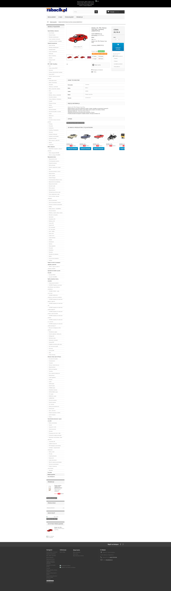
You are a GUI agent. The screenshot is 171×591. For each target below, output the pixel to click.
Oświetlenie (51, 250)
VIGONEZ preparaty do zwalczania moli (55, 304)
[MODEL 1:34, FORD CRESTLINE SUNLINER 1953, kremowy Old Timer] (72, 136)
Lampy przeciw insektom (53, 283)
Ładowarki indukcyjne (53, 134)
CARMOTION (51, 398)
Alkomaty (51, 431)
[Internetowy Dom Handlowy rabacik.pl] (58, 10)
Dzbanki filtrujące (52, 177)
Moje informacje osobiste (78, 555)
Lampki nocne (51, 235)
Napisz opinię (98, 64)
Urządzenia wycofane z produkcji (55, 41)
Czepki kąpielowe (52, 377)
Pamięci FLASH (52, 59)
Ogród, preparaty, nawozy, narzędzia (53, 279)
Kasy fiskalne (51, 32)
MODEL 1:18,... (109, 144)
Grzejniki (50, 101)
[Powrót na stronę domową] (48, 22)
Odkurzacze (51, 115)
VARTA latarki (51, 383)
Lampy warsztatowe (53, 460)
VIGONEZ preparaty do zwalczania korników (55, 316)
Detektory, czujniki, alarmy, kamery (55, 212)
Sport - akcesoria (52, 410)
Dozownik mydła (52, 185)
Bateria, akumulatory (53, 82)
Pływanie (50, 379)
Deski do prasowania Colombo (55, 202)
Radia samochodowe (53, 422)
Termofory (51, 371)
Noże (50, 169)
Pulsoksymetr (51, 408)
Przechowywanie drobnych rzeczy (55, 179)
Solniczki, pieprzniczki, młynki (55, 167)
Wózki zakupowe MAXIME (54, 152)
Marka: (93, 37)
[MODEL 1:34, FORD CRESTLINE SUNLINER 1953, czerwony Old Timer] (99, 136)
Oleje (50, 352)
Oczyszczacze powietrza (54, 258)
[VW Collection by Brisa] (65, 565)
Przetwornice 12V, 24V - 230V (54, 433)
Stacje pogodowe (52, 245)
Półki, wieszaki (52, 188)
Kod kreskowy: (95, 35)
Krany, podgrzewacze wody (54, 194)
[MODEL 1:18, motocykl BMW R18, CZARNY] (112, 136)
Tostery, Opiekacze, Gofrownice (55, 99)
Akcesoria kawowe (52, 109)
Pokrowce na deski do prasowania (55, 204)
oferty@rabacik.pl (109, 559)
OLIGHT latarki (52, 385)
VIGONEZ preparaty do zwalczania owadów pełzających (55, 324)
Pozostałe (51, 126)
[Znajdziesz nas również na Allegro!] (67, 567)
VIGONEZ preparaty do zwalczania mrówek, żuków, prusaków (55, 312)
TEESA (50, 105)
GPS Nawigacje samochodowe (55, 445)
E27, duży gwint (52, 229)
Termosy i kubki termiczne (54, 365)
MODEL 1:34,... (69, 144)
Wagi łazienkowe (52, 190)
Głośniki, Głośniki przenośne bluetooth (54, 77)
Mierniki (50, 142)
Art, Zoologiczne (51, 476)
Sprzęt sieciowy (52, 45)
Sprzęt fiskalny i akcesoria (53, 30)
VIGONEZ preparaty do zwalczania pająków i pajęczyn (55, 300)
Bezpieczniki (51, 458)
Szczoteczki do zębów (53, 358)
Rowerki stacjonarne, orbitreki (54, 412)
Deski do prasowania (53, 200)
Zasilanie (50, 57)
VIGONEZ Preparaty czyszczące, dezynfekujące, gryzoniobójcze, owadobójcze (55, 287)
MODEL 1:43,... (122, 144)
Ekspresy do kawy (52, 103)
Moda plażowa (51, 375)
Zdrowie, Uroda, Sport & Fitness (54, 356)
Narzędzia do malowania (53, 254)
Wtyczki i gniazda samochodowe (55, 462)
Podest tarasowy (52, 354)
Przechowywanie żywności (54, 161)
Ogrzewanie (51, 216)
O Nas (60, 17)
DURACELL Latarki (52, 396)
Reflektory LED (52, 221)
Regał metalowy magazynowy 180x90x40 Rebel (58, 486)
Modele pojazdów (51, 474)
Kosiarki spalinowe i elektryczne (55, 334)
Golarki (50, 113)
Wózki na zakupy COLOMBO (54, 154)
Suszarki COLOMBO (53, 276)
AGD (50, 90)
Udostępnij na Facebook (98, 69)
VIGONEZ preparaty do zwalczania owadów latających (55, 308)
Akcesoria (51, 70)
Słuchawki (51, 84)
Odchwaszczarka (52, 338)
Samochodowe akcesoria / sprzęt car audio (54, 419)
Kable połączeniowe (53, 80)
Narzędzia (51, 252)
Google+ (95, 58)
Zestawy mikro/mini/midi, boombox (55, 72)
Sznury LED (51, 223)
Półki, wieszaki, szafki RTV (54, 140)
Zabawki (50, 239)
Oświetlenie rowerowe (53, 389)
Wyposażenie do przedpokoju (54, 181)
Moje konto (76, 550)
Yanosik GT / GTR (52, 427)
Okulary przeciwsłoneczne (54, 406)
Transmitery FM (52, 441)
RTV (50, 66)
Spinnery (50, 243)
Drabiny (50, 206)
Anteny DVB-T (51, 74)
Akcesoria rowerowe (53, 400)
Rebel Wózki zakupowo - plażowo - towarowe (55, 149)
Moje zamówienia (76, 552)
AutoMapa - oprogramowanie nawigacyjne (54, 448)
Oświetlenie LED (52, 219)
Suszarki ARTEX (52, 274)
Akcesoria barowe (52, 210)
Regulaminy (52, 17)
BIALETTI (51, 107)
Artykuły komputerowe (52, 43)
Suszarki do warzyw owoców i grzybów (54, 120)
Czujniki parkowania (53, 455)
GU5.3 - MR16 (51, 231)
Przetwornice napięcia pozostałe (55, 435)
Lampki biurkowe (52, 237)
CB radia (50, 453)
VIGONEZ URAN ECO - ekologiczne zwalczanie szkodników (55, 296)
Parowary (50, 123)
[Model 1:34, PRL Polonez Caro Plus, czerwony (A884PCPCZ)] (69, 57)
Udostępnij (101, 56)
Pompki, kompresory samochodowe (52, 467)
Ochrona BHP (51, 350)
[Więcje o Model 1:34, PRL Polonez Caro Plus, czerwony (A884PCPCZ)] (49, 530)
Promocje (79, 17)
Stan (92, 39)
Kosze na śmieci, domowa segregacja (53, 197)
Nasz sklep (51, 513)
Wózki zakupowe (51, 146)
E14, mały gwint (52, 227)
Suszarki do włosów (53, 97)
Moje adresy (75, 553)
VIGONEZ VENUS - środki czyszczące (53, 292)
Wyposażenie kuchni (53, 159)
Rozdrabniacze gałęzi (53, 331)
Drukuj (95, 71)
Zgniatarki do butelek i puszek (54, 270)
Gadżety (50, 260)
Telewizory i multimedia (53, 86)
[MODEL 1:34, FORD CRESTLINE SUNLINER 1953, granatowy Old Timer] (86, 136)
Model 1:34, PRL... (58, 527)
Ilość (115, 37)
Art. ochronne (51, 404)
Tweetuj (94, 56)
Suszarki (49, 272)
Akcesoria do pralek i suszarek (55, 111)
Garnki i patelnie (52, 175)
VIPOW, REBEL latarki (53, 391)
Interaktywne (51, 241)
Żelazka (50, 117)
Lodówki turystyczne (53, 443)
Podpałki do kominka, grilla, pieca (55, 344)
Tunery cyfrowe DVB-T (53, 68)
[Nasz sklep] (55, 516)
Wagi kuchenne (52, 173)
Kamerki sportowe (52, 402)
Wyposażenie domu (52, 157)
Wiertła (50, 256)
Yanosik (50, 425)
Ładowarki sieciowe (52, 138)
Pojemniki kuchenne (53, 163)
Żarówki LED (51, 225)
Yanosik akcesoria (52, 429)
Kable (50, 61)
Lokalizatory (51, 144)
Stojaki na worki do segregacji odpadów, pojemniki (54, 263)
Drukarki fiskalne (52, 35)
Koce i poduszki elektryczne (54, 373)
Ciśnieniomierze (52, 360)
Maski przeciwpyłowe (53, 369)
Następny (67, 64)
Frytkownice (51, 128)
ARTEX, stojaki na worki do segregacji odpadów (54, 267)
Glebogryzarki (51, 336)
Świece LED (51, 233)
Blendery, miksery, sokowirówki (55, 95)
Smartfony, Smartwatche (53, 130)
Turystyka (51, 362)
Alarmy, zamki (51, 451)
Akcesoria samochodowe (54, 464)
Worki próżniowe (52, 165)
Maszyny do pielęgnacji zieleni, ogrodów (54, 328)
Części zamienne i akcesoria (54, 39)
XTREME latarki (52, 387)
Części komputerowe (53, 51)
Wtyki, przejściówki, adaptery (54, 88)
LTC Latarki (51, 394)
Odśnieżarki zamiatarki (53, 340)
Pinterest (101, 58)
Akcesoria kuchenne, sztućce (54, 171)
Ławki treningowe (52, 414)
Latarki (50, 381)
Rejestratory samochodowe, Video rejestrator (55, 438)
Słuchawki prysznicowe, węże (54, 192)
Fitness (50, 416)
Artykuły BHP (51, 342)
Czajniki (50, 92)
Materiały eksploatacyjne (53, 37)
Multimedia (51, 53)
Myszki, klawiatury (52, 55)
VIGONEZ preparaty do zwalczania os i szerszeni (55, 320)
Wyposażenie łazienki (53, 183)
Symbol (93, 33)
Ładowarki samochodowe (54, 136)
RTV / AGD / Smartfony (52, 64)
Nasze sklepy (62, 552)
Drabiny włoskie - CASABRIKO (55, 208)
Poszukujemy (69, 17)
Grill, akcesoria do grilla (53, 346)
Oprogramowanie (52, 49)
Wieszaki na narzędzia (53, 214)
